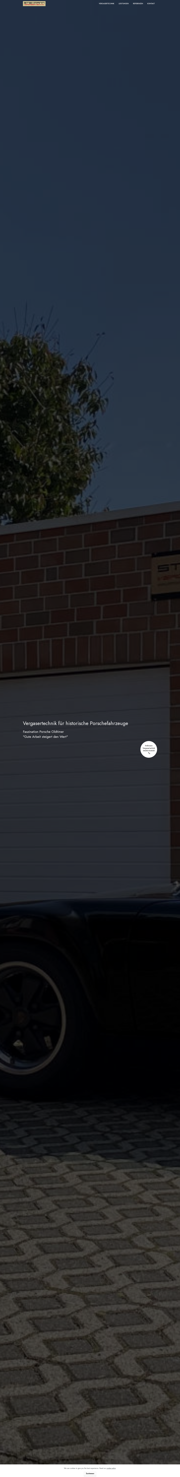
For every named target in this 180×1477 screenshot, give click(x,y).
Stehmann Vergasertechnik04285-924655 (149, 748)
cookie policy (111, 1468)
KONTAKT (151, 3)
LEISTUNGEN (124, 3)
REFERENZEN (138, 3)
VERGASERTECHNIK (106, 3)
